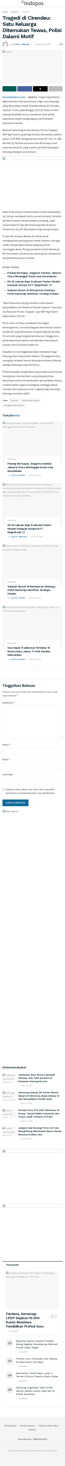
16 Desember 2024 (42, 44)
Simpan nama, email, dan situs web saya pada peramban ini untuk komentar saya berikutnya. (30, 791)
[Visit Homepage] (32, 3)
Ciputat (14, 400)
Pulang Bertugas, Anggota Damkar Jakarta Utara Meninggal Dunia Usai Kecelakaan (30, 467)
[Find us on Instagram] (32, 1457)
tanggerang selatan (14, 405)
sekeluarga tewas (31, 400)
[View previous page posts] (29, 668)
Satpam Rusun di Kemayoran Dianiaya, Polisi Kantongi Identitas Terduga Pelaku (32, 590)
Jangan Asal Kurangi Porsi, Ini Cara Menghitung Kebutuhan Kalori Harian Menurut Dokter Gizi (40, 1131)
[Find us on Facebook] (28, 1457)
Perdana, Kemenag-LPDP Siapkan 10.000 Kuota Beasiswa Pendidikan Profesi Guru (25, 1320)
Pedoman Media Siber (48, 1425)
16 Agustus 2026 (34, 475)
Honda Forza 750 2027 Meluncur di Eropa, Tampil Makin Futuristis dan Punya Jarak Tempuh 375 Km (39, 1113)
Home (5, 12)
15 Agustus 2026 (34, 598)
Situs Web (7, 774)
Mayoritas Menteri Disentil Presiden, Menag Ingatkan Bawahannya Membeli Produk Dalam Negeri (36, 1344)
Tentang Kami (10, 1425)
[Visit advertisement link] (32, 181)
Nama (6, 744)
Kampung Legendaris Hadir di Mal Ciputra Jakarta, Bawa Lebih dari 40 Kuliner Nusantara (35, 1390)
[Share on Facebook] (24, 88)
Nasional (14, 12)
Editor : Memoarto (20, 537)
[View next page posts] (35, 668)
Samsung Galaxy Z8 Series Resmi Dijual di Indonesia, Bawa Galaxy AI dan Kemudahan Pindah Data (38, 1095)
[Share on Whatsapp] (9, 88)
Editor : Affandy (21, 44)
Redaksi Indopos (27, 1425)
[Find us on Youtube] (35, 1457)
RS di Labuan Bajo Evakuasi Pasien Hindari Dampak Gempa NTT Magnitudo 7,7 (29, 528)
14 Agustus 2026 (34, 659)
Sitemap (32, 1429)
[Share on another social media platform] (55, 88)
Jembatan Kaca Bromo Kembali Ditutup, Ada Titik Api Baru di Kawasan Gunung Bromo (36, 1078)
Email (6, 759)
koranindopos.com (13, 97)
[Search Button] (61, 3)
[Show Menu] (3, 3)
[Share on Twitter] (40, 88)
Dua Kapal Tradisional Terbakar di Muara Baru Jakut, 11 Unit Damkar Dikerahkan (29, 651)
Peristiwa (26, 12)
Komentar (8, 702)
